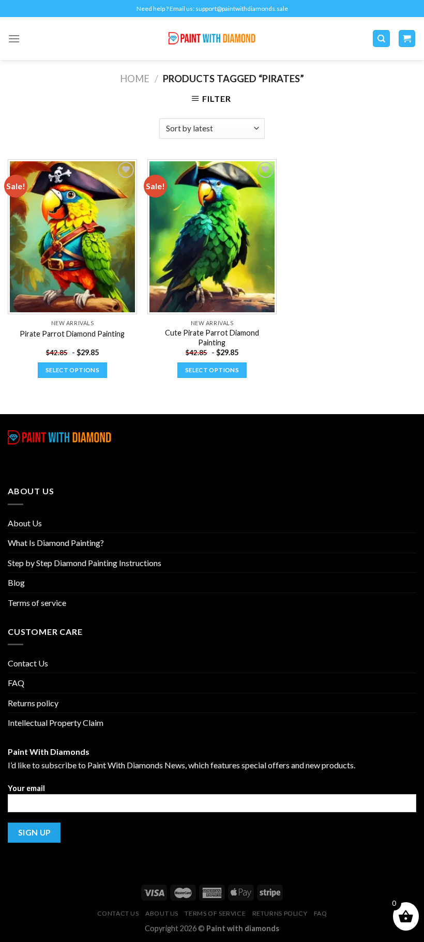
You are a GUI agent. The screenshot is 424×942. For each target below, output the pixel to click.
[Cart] (407, 38)
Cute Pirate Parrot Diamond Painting (212, 337)
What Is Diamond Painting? (56, 543)
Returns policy (33, 703)
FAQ (16, 683)
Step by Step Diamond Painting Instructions (84, 563)
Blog (16, 582)
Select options (72, 370)
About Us (25, 523)
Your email (26, 788)
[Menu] (14, 38)
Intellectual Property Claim (55, 722)
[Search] (381, 38)
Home (134, 78)
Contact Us (28, 663)
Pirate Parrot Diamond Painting (72, 333)
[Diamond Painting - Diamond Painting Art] (212, 38)
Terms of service (37, 602)
